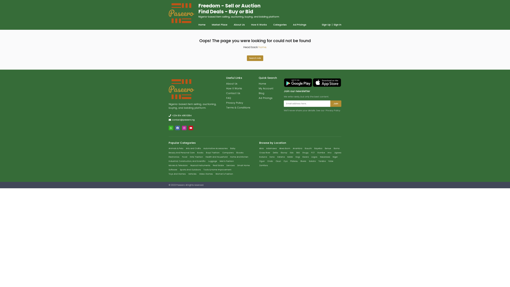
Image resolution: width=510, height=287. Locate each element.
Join (335, 103)
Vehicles (192, 174)
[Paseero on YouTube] (191, 128)
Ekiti (298, 152)
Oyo (286, 161)
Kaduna (263, 157)
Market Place (219, 24)
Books (200, 152)
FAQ (228, 98)
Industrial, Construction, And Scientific (187, 161)
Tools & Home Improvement (217, 169)
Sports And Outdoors (190, 169)
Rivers (303, 161)
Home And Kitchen (239, 157)
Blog (261, 93)
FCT (313, 152)
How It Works (259, 24)
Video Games (206, 174)
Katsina (281, 157)
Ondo (270, 161)
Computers (228, 152)
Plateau (294, 161)
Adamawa (271, 148)
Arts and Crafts (193, 148)
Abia (261, 148)
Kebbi (290, 157)
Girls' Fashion (196, 157)
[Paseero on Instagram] (184, 128)
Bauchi (308, 148)
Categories (280, 24)
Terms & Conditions (238, 107)
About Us (239, 24)
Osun (278, 161)
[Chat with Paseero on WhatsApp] (171, 128)
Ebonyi (284, 152)
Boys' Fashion (213, 152)
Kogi (298, 157)
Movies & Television (178, 165)
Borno (337, 148)
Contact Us (233, 93)
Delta (275, 152)
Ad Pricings (299, 24)
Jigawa (337, 152)
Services (230, 165)
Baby (232, 148)
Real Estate (218, 165)
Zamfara (263, 165)
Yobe (330, 161)
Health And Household (217, 157)
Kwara (306, 157)
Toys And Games (177, 174)
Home (201, 24)
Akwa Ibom (284, 148)
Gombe (321, 152)
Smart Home (243, 165)
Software (173, 169)
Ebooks (239, 152)
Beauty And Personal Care (182, 152)
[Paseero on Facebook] (177, 128)
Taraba (322, 161)
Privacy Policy (234, 102)
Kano (272, 157)
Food (184, 157)
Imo (330, 152)
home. (262, 47)
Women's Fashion (224, 174)
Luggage (212, 161)
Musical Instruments (200, 165)
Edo (292, 152)
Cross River (264, 152)
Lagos (314, 157)
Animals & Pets (176, 148)
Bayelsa (318, 148)
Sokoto (312, 161)
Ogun (262, 161)
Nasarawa (325, 157)
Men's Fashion (227, 161)
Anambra (297, 148)
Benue (328, 148)
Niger (335, 157)
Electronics (174, 157)
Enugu (306, 152)
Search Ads (255, 58)
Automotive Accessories (215, 148)
